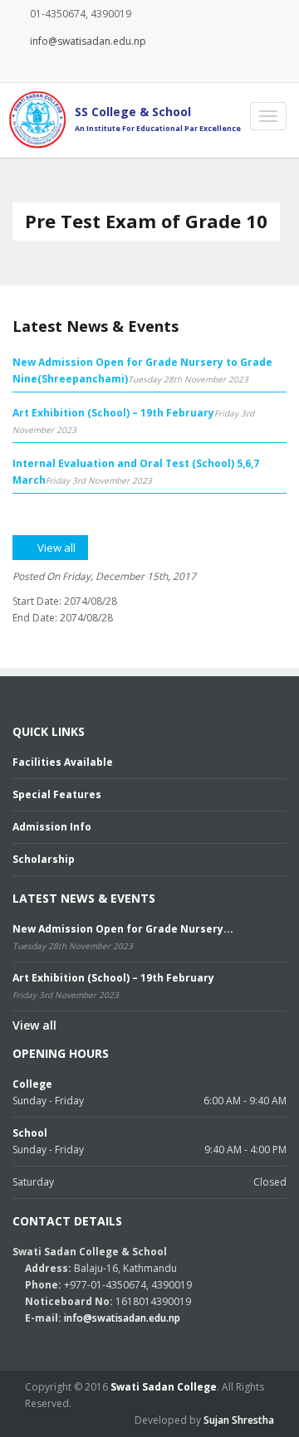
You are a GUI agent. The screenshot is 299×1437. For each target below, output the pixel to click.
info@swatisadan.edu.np (88, 41)
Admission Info (51, 827)
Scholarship (43, 859)
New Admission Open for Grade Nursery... (122, 929)
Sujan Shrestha (238, 1420)
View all (34, 1025)
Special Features (56, 794)
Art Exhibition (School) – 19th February (113, 413)
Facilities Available (62, 762)
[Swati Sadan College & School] (33, 119)
